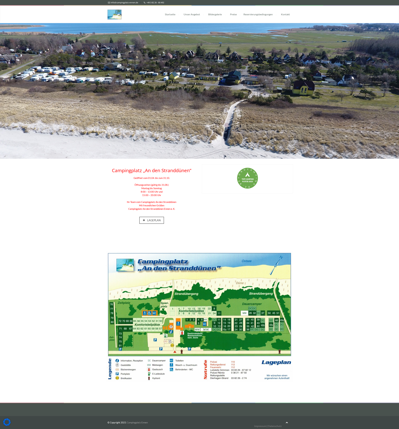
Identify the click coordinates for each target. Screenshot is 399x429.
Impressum (260, 425)
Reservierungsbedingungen (258, 14)
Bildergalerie (215, 14)
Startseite (170, 14)
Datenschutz (275, 425)
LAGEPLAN (154, 220)
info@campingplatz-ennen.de (124, 2)
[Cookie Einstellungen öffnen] (7, 424)
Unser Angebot (192, 14)
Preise (233, 14)
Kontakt (285, 14)
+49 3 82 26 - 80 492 (155, 2)
